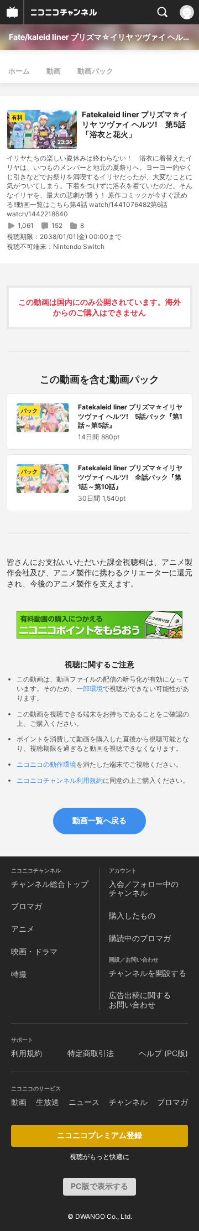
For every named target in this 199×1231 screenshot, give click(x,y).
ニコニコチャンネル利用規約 (60, 780)
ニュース (84, 1102)
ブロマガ (26, 906)
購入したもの (132, 915)
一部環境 (89, 688)
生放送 (47, 1102)
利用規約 (26, 1053)
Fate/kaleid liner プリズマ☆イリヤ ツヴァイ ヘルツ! (99, 36)
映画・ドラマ (34, 951)
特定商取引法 (90, 1053)
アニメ (22, 928)
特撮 (19, 974)
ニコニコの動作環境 (46, 764)
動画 (53, 70)
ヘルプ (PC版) (163, 1053)
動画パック (95, 70)
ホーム (19, 70)
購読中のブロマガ (140, 938)
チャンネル (128, 1102)
